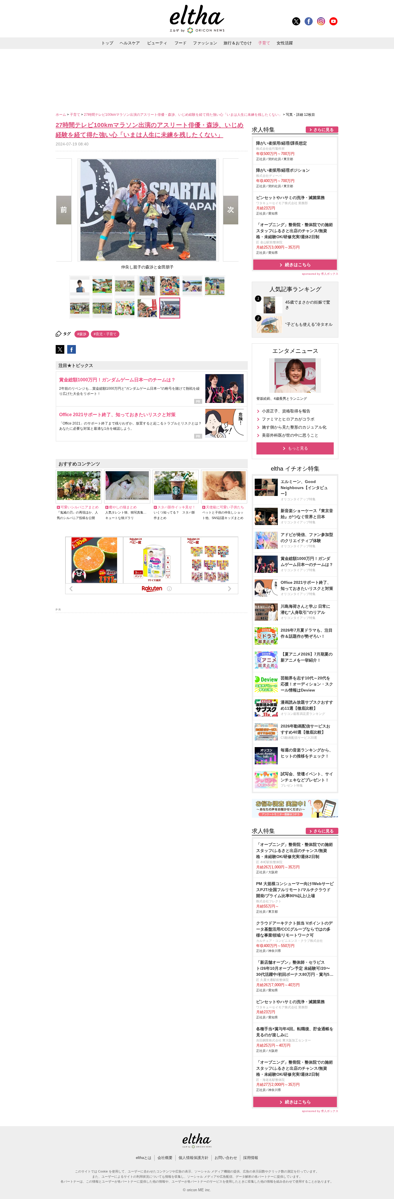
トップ (107, 43)
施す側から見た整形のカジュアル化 (294, 427)
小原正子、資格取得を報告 (286, 411)
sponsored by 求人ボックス (320, 273)
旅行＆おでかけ (238, 43)
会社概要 (164, 1158)
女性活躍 (285, 43)
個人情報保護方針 (194, 1158)
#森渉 (81, 334)
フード (181, 43)
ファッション (205, 43)
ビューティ (157, 43)
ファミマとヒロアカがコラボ (288, 419)
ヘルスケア (130, 43)
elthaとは (143, 1158)
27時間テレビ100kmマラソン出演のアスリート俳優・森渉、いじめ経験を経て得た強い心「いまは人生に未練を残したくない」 (183, 115)
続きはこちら (298, 264)
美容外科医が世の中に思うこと (290, 435)
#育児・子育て (105, 334)
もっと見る (298, 448)
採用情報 (250, 1158)
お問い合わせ (226, 1158)
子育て (264, 43)
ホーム (61, 115)
